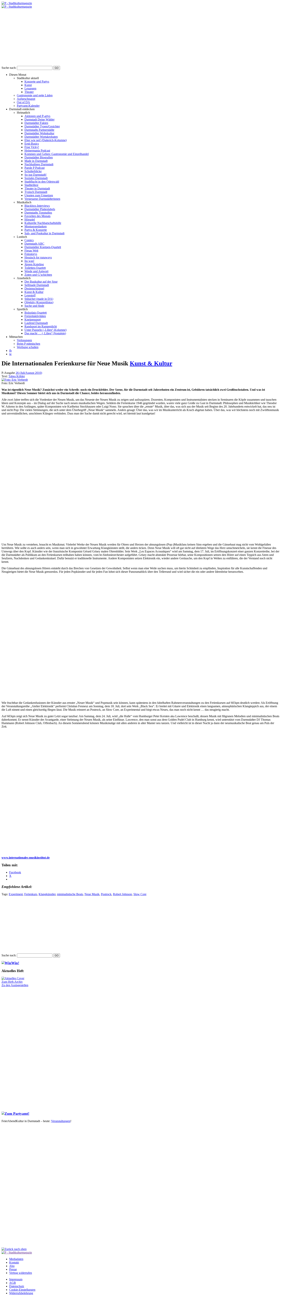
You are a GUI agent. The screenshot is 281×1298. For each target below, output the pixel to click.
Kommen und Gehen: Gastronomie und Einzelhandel (56, 154)
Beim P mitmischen (28, 343)
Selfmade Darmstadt (36, 285)
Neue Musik (91, 894)
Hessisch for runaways (38, 257)
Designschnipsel (34, 288)
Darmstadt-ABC (34, 243)
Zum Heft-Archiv (12, 981)
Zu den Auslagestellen (15, 985)
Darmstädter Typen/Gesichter (42, 126)
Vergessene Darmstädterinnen (42, 198)
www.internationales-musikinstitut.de (26, 857)
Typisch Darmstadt (35, 192)
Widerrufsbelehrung (21, 1293)
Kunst (28, 85)
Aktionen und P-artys (37, 116)
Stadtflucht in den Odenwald (41, 181)
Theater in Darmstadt (37, 188)
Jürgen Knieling (34, 264)
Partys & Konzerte (35, 229)
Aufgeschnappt (26, 98)
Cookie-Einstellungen (22, 1289)
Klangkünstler (47, 894)
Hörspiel (29, 219)
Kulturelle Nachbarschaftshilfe (42, 223)
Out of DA (23, 102)
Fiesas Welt (31, 250)
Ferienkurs (30, 894)
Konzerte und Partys (36, 81)
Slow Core (139, 894)
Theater (29, 92)
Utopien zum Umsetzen (38, 195)
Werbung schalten (27, 347)
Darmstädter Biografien (38, 157)
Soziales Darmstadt (36, 178)
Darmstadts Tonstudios (38, 212)
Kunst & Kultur (33, 292)
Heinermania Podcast (37, 150)
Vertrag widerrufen (20, 1272)
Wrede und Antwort (36, 271)
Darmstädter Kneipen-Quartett (42, 247)
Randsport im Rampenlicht (40, 326)
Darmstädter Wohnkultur (39, 133)
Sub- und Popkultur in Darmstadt (44, 233)
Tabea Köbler (16, 376)
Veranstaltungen (60, 1121)
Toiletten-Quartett (35, 267)
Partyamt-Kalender (28, 105)
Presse (13, 1269)
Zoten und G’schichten (38, 274)
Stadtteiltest (31, 185)
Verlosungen (24, 340)
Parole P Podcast (34, 167)
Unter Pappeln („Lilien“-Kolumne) (45, 329)
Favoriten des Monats (37, 216)
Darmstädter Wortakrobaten (41, 136)
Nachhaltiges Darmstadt (38, 164)
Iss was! (29, 261)
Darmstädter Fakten (36, 123)
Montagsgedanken (35, 226)
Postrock (106, 894)
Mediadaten (16, 1259)
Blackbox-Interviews (37, 205)
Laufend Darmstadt (36, 323)
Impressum (15, 1279)
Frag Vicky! (31, 147)
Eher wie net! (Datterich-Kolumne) (45, 140)
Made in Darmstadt (36, 160)
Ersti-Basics (31, 143)
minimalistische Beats (70, 894)
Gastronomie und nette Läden (35, 95)
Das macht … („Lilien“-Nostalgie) (45, 333)
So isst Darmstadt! (35, 174)
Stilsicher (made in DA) (38, 298)
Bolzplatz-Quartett (35, 312)
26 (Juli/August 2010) (29, 372)
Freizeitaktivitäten (35, 316)
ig (10, 354)
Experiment (16, 894)
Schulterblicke (33, 171)
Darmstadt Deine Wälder (39, 119)
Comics (29, 240)
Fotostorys (30, 254)
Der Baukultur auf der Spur (41, 281)
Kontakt (14, 1262)
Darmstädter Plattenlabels (39, 209)
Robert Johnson (122, 894)
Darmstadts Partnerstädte (39, 129)
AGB (12, 1282)
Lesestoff (30, 295)
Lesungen (30, 88)
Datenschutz (16, 1286)
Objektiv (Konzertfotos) (38, 302)
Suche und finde (34, 305)
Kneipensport (32, 319)
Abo (12, 1266)
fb (10, 350)
